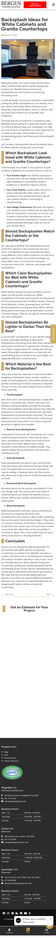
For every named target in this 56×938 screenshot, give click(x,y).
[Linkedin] (21, 913)
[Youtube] (25, 913)
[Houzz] (16, 913)
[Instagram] (8, 913)
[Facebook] (4, 913)
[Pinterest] (12, 913)
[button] (53, 4)
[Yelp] (29, 913)
